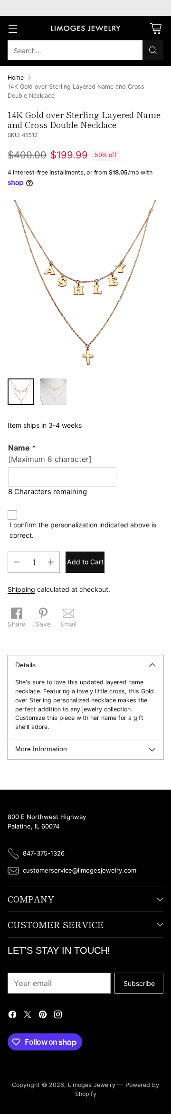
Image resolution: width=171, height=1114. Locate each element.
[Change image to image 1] (21, 391)
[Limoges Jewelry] (85, 28)
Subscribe (139, 983)
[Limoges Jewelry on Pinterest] (42, 1015)
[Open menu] (12, 28)
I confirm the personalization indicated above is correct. (83, 530)
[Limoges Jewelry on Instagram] (58, 1015)
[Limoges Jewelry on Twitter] (27, 1015)
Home (16, 77)
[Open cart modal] (155, 28)
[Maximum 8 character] (50, 453)
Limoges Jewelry (91, 1084)
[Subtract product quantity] (16, 562)
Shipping (21, 589)
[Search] (152, 50)
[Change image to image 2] (53, 391)
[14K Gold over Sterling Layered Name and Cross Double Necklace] (85, 285)
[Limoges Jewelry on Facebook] (12, 1015)
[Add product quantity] (50, 562)
